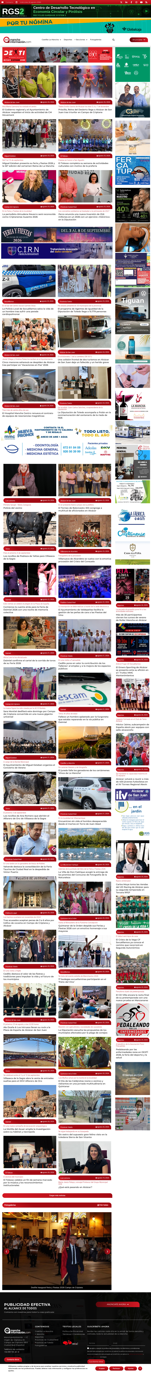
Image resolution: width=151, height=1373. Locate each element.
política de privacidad (111, 1348)
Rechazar (116, 1368)
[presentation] (6, 1251)
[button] (52, 40)
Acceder (132, 1081)
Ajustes (131, 1368)
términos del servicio (93, 1357)
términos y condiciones (131, 1348)
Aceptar (102, 1368)
